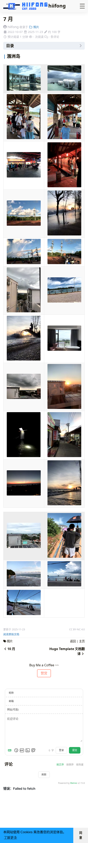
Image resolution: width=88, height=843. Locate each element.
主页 (82, 641)
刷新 (44, 774)
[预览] (33, 750)
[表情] (16, 750)
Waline (73, 783)
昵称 (11, 693)
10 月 (11, 649)
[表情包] (21, 750)
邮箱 (11, 701)
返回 (73, 641)
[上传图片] (27, 750)
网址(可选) (13, 709)
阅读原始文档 (11, 634)
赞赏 (44, 673)
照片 (36, 27)
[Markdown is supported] (10, 750)
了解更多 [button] (10, 837)
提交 (74, 750)
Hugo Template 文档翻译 (67, 651)
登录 (61, 750)
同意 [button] (80, 835)
